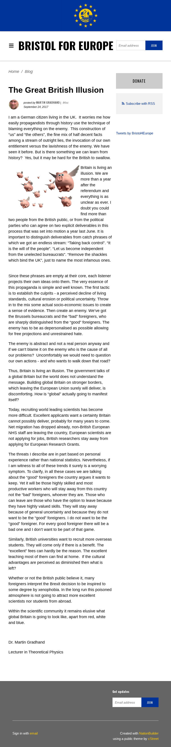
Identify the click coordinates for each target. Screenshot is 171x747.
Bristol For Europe (65, 45)
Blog (29, 71)
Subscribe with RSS (140, 103)
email (34, 733)
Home (13, 71)
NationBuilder (149, 733)
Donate (139, 81)
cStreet (153, 739)
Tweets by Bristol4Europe (134, 133)
